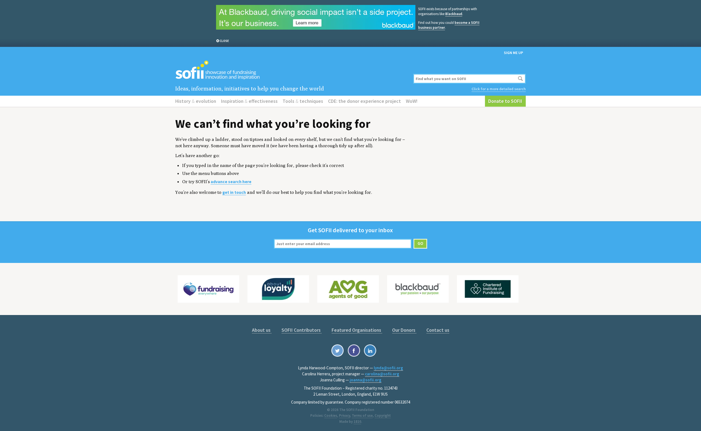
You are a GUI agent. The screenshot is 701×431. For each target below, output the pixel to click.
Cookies (330, 415)
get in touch (234, 192)
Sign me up (513, 52)
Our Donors (404, 330)
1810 (357, 421)
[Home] (291, 70)
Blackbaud (453, 14)
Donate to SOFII (505, 101)
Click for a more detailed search (499, 88)
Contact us (437, 330)
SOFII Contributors (301, 330)
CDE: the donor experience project (364, 101)
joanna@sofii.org (365, 379)
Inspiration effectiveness (249, 101)
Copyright (383, 415)
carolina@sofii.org (382, 373)
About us (262, 330)
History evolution (195, 101)
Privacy (344, 415)
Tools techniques (303, 101)
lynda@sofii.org (388, 367)
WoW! (412, 101)
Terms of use (362, 415)
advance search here (231, 181)
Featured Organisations (357, 330)
